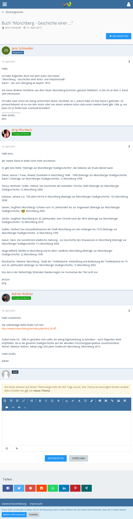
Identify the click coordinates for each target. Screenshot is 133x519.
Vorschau (78, 458)
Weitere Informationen (14, 514)
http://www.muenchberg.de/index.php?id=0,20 (27, 328)
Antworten (56, 458)
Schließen (33, 514)
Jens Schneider (13, 27)
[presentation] (66, 428)
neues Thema (41, 390)
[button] (5, 4)
